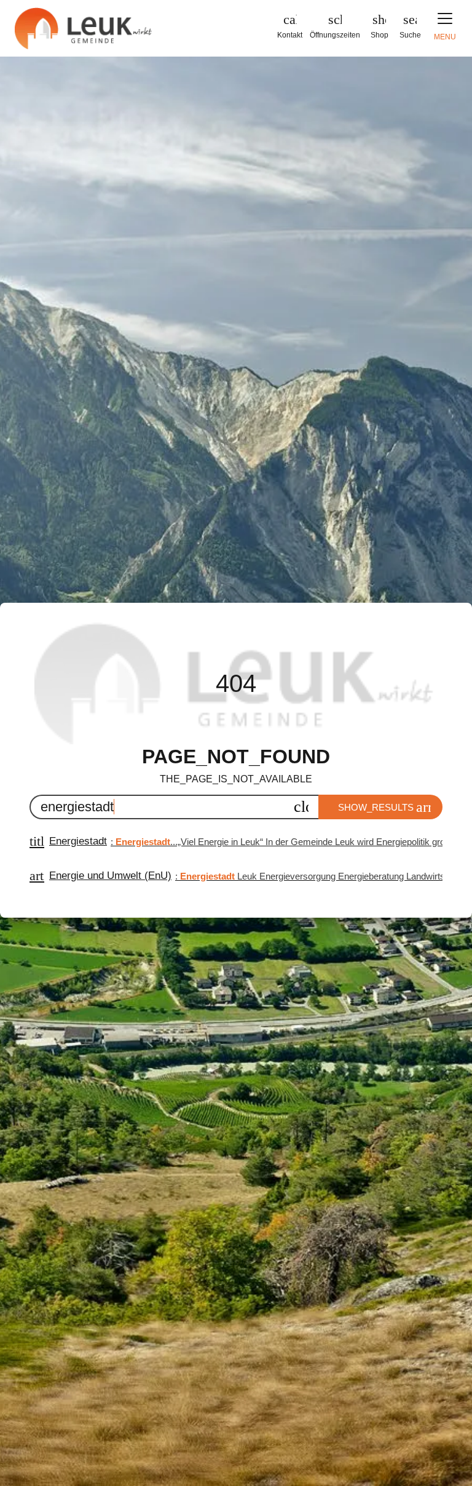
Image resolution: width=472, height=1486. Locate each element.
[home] (84, 28)
